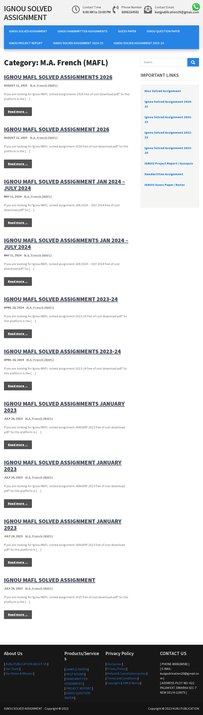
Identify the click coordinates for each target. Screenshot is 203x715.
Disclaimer (114, 664)
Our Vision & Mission (19, 673)
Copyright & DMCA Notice (123, 683)
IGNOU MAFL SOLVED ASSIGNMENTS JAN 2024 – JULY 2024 (66, 243)
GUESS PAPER (127, 31)
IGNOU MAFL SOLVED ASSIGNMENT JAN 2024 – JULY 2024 (64, 184)
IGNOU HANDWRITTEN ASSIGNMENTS (82, 31)
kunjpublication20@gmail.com (177, 12)
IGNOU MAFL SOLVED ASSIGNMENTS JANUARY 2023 (64, 406)
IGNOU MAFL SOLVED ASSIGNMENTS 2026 (58, 77)
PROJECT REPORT (78, 688)
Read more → (18, 111)
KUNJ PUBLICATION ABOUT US (26, 664)
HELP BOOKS (75, 674)
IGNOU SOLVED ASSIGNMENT (28, 12)
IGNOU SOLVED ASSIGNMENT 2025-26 (139, 43)
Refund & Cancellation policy (126, 673)
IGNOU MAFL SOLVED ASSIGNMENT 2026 (56, 129)
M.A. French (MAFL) (44, 85)
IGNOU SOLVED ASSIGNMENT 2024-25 (78, 43)
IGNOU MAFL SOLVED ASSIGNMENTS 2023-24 (62, 351)
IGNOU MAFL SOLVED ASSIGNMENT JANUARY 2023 (63, 465)
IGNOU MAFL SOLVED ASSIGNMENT (49, 580)
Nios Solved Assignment (163, 91)
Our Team (12, 669)
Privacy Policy (116, 669)
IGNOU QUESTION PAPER (163, 31)
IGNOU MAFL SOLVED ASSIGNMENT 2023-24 (61, 299)
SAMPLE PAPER (76, 669)
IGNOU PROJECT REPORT (26, 43)
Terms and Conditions (122, 678)
